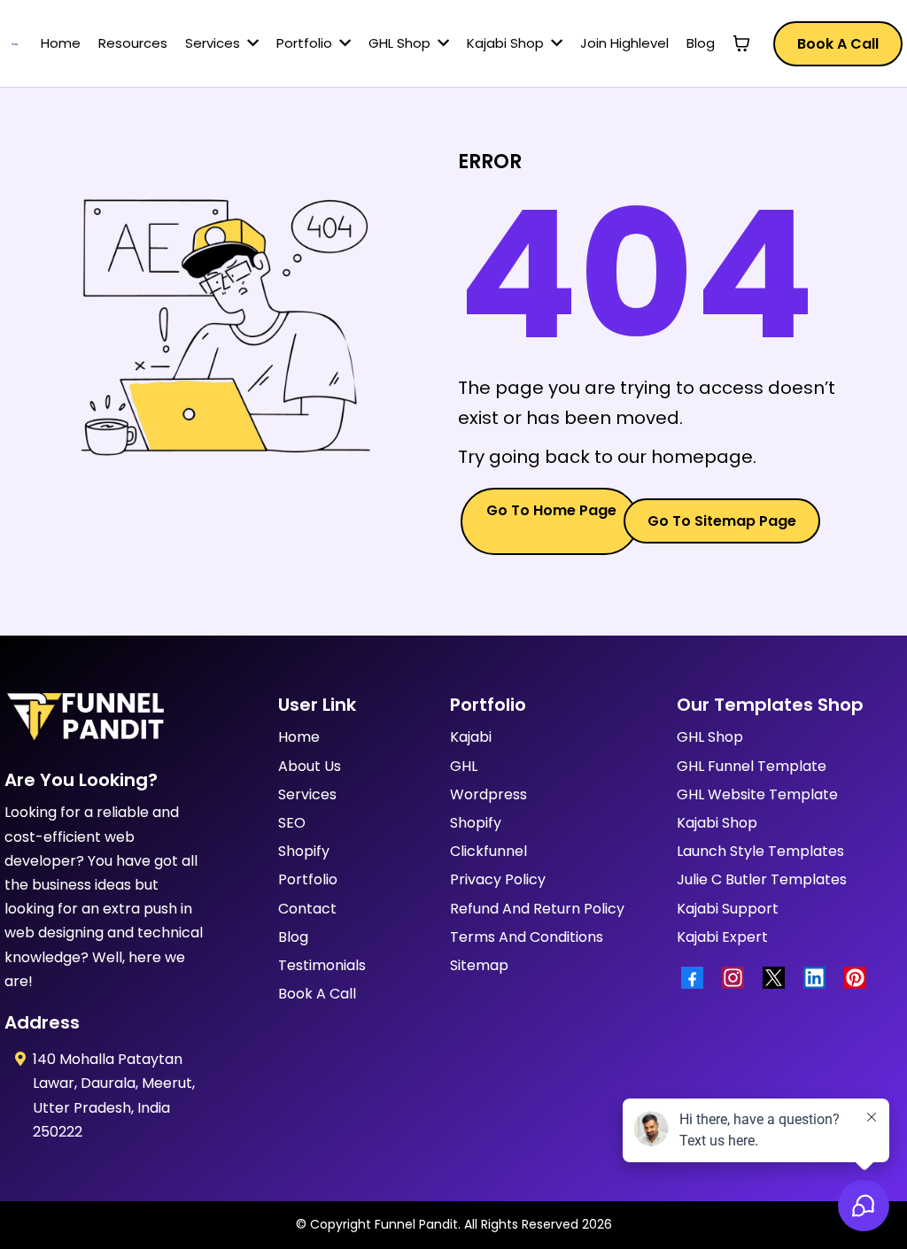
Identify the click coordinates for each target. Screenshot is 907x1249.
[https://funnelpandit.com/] (101, 717)
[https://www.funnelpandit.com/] (15, 43)
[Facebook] (697, 978)
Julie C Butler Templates (762, 879)
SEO (292, 823)
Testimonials (322, 965)
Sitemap (479, 965)
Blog (293, 937)
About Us (309, 766)
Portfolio (307, 879)
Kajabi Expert (722, 937)
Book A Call (317, 993)
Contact (307, 908)
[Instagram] (737, 978)
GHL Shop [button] (401, 43)
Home (299, 737)
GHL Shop (710, 737)
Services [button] (214, 43)
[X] (778, 978)
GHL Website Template (757, 794)
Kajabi (471, 737)
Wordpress (488, 794)
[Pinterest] (860, 978)
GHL (463, 766)
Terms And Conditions (526, 937)
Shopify (303, 851)
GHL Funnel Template (751, 766)
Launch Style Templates (760, 851)
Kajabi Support (728, 908)
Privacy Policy (498, 879)
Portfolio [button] (306, 43)
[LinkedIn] (819, 978)
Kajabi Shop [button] (507, 43)
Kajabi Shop (717, 823)
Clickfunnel (488, 851)
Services (307, 794)
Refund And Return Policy (537, 908)
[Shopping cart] (741, 43)
